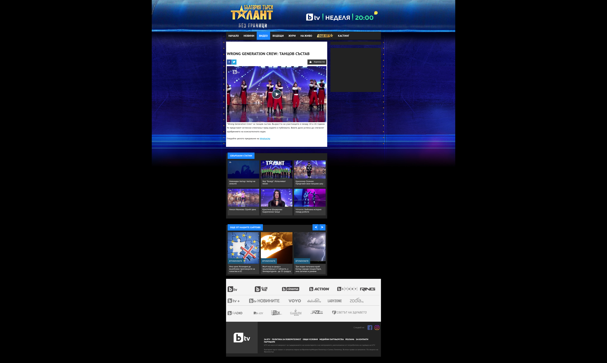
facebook (370, 327)
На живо (306, 36)
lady (348, 287)
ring (368, 287)
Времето (314, 300)
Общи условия (310, 339)
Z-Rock (285, 312)
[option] (243, 253)
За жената (336, 301)
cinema (295, 287)
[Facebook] (229, 61)
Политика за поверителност (286, 339)
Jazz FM (317, 312)
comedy (268, 287)
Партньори (269, 342)
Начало (233, 36)
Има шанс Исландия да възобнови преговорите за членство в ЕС (242, 268)
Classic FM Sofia (304, 312)
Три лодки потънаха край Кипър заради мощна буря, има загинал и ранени (308, 268)
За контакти (362, 339)
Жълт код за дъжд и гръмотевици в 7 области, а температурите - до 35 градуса (276, 268)
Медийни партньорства (331, 339)
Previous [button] (316, 227)
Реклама (349, 339)
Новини (249, 36)
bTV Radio (241, 313)
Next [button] (322, 227)
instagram (377, 327)
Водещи (278, 36)
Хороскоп (359, 300)
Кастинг (343, 36)
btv (241, 287)
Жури (292, 36)
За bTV (267, 339)
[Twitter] (234, 61)
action (322, 287)
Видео (263, 36)
